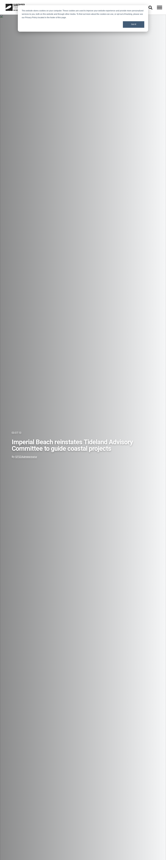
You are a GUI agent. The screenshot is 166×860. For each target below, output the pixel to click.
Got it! (133, 24)
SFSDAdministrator (26, 456)
